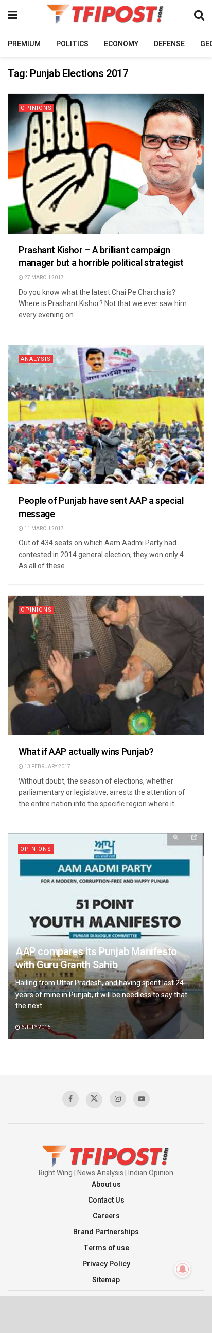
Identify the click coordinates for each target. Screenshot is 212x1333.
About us (106, 1184)
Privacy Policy (106, 1264)
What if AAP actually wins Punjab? (86, 752)
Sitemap (106, 1279)
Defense (169, 44)
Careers (106, 1216)
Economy (121, 44)
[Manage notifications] (182, 1269)
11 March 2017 (43, 528)
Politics (72, 44)
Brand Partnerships (106, 1232)
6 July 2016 (35, 1027)
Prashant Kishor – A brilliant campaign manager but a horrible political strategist (101, 256)
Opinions (36, 108)
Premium (24, 44)
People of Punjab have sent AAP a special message (101, 507)
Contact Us (106, 1200)
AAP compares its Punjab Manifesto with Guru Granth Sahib (96, 958)
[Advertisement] (106, 1313)
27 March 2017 (43, 277)
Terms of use (106, 1248)
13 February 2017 (46, 766)
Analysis (36, 359)
